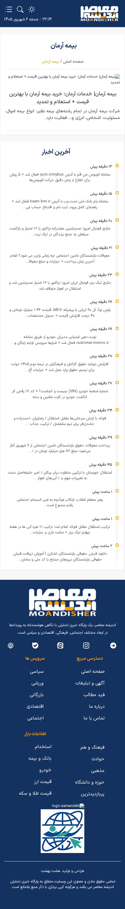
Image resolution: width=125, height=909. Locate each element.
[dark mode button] (31, 9)
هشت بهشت (50, 871)
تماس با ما (94, 718)
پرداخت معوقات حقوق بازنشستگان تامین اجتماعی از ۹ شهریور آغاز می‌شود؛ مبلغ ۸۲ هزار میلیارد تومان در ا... (60, 448)
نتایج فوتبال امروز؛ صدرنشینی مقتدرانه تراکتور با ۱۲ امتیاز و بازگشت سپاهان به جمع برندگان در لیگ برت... (60, 231)
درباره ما (97, 706)
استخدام (43, 746)
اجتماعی (35, 718)
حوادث (97, 759)
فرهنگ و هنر (92, 747)
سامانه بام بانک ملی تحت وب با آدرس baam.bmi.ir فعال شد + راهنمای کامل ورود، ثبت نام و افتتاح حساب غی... (60, 204)
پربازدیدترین (92, 794)
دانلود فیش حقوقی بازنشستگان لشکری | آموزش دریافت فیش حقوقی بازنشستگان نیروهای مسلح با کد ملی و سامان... (60, 557)
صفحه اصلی (73, 62)
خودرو (45, 770)
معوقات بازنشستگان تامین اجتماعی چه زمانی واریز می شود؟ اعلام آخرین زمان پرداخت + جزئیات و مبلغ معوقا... (60, 259)
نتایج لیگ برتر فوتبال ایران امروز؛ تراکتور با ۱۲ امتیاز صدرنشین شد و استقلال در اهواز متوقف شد (60, 286)
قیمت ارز (42, 781)
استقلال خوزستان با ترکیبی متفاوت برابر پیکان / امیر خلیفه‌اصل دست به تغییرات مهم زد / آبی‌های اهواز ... (60, 475)
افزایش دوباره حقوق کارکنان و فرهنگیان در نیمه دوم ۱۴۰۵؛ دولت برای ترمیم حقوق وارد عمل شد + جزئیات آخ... (59, 367)
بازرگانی (37, 694)
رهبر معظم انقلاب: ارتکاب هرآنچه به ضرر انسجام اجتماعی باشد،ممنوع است (60, 503)
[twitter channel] (113, 645)
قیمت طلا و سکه (35, 793)
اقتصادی (35, 706)
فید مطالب (94, 694)
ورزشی (37, 683)
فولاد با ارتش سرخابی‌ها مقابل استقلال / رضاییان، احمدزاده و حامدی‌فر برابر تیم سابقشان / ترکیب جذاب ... (60, 421)
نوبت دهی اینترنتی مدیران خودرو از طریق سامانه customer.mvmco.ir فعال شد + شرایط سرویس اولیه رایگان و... (60, 340)
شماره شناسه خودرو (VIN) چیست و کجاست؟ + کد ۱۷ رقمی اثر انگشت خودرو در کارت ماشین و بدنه (60, 394)
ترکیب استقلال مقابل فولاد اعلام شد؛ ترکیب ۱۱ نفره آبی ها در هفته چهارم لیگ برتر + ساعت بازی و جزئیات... (60, 530)
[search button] (20, 9)
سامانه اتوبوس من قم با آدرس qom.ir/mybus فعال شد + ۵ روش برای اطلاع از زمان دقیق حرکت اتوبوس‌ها (60, 177)
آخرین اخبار (57, 152)
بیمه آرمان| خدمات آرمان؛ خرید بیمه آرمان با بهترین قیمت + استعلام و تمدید (62, 98)
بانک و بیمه (39, 758)
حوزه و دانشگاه (89, 782)
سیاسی (37, 671)
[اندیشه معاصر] (99, 13)
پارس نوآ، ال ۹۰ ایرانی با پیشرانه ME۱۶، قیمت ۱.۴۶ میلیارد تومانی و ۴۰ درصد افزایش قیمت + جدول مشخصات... (59, 313)
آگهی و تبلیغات (90, 683)
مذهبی (97, 770)
